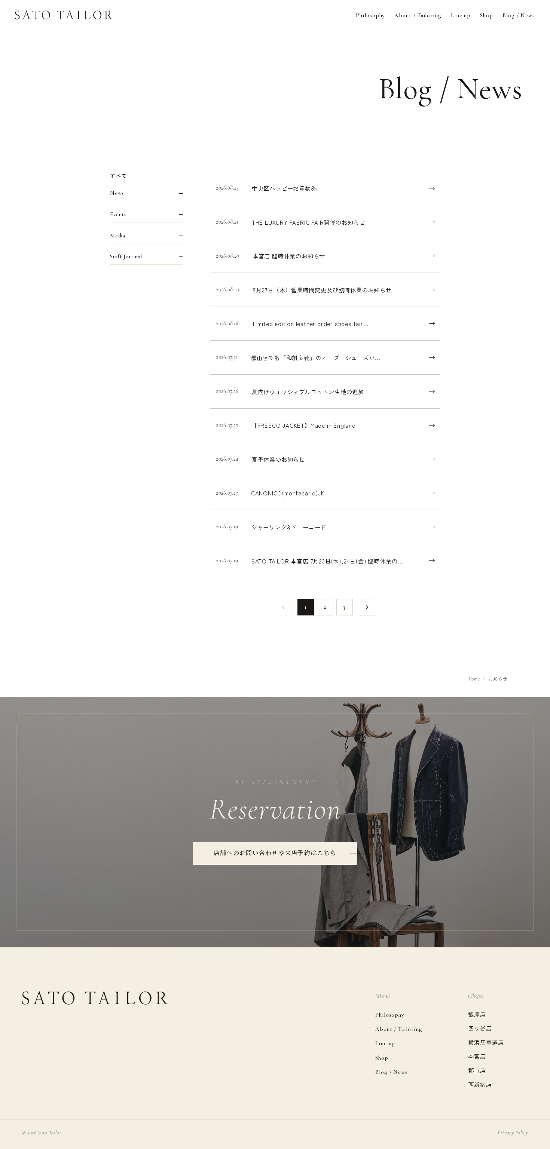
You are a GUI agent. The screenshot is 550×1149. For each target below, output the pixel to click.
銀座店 (477, 1014)
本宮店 (477, 1056)
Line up (461, 15)
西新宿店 (480, 1084)
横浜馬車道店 (486, 1042)
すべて (118, 175)
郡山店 (477, 1070)
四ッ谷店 (480, 1028)
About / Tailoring (417, 15)
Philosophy (370, 15)
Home (474, 679)
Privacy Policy (513, 1133)
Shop (486, 15)
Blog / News (518, 15)
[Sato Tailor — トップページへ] (63, 14)
